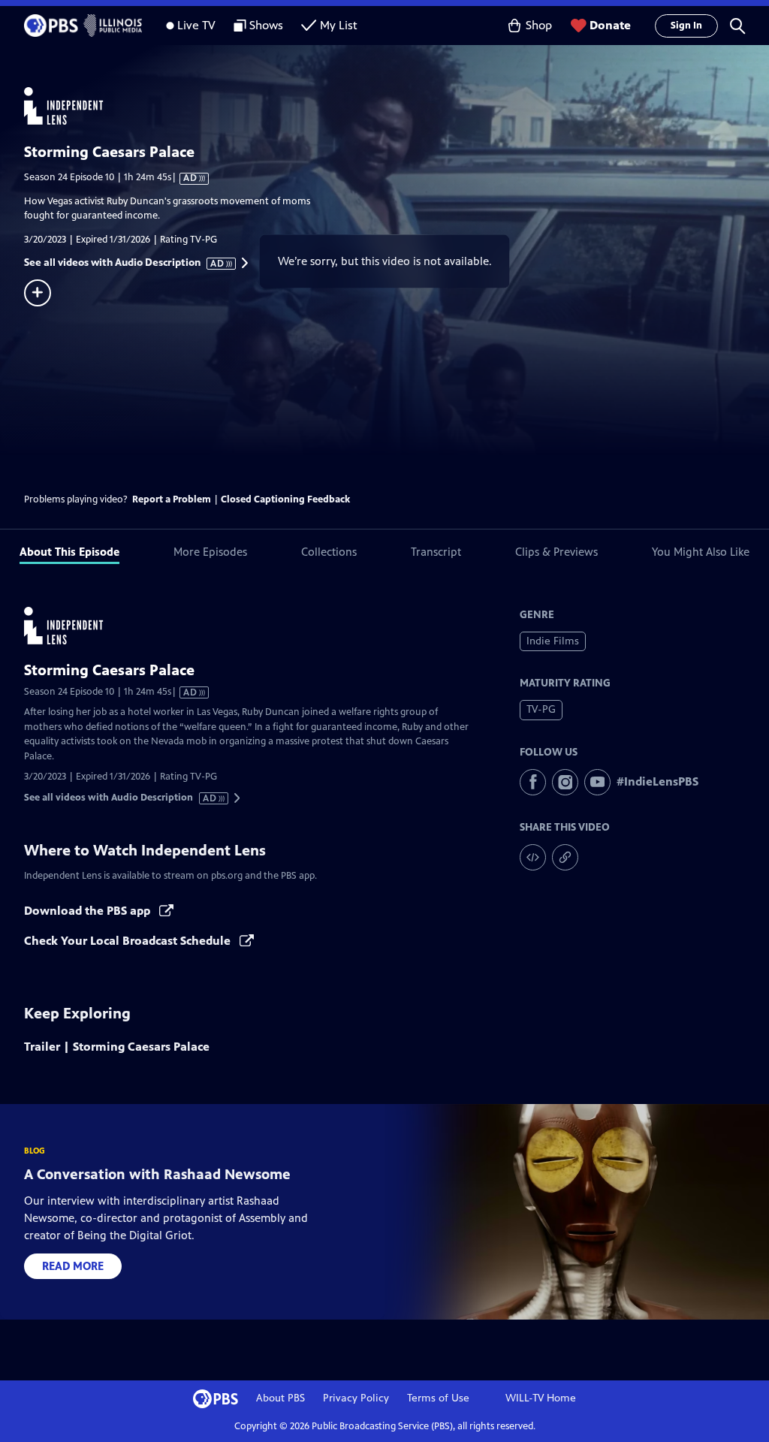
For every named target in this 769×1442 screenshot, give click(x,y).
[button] (737, 25)
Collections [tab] (329, 552)
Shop (539, 25)
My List (338, 25)
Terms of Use (438, 1398)
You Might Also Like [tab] (700, 552)
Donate (610, 25)
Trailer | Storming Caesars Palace (117, 1046)
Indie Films (552, 641)
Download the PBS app (88, 911)
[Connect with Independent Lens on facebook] (533, 782)
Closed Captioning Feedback (285, 499)
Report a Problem (171, 499)
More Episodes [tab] (210, 552)
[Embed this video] (533, 857)
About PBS (280, 1398)
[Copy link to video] (565, 857)
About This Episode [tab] (69, 552)
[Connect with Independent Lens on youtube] (597, 782)
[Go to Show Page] (396, 106)
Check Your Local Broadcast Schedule (129, 941)
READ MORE (73, 1266)
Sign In (686, 26)
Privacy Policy (356, 1398)
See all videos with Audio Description (124, 263)
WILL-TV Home (540, 1398)
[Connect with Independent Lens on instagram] (565, 782)
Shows (266, 25)
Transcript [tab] (436, 552)
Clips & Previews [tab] (556, 552)
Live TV (196, 25)
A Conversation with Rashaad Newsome (157, 1174)
